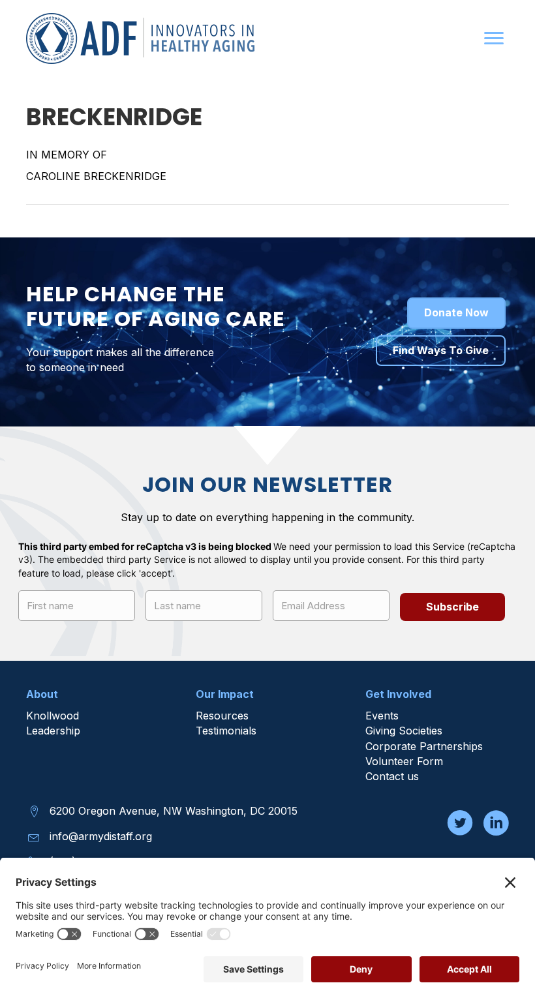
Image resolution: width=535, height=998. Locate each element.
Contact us (392, 776)
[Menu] (494, 38)
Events (382, 715)
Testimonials (226, 730)
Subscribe (452, 606)
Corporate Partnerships (425, 746)
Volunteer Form (404, 761)
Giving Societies (403, 730)
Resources (222, 715)
